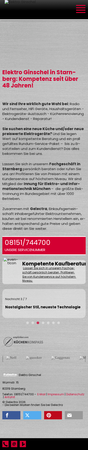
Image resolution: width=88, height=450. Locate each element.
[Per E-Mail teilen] (74, 415)
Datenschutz (75, 394)
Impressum (56, 394)
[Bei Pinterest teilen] (53, 415)
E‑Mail (41, 394)
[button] (11, 415)
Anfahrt (9, 397)
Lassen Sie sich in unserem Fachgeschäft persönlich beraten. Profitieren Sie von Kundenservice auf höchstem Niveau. (49, 274)
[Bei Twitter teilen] (32, 415)
